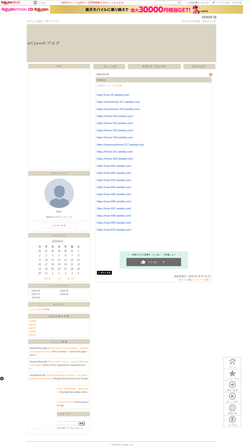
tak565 (32, 321)
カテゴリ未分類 (37, 309)
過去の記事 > (199, 66)
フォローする (232, 378)
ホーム (31, 21)
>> (197, 2)
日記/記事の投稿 (59, 316)
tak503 (32, 331)
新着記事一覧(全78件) (154, 66)
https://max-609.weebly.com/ (114, 222)
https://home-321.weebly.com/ (115, 151)
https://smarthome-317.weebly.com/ (118, 101)
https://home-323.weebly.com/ (115, 130)
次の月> (71, 278)
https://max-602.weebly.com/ (114, 172)
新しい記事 (232, 401)
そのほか (42, 2)
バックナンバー (59, 286)
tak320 (32, 324)
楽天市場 (236, 2)
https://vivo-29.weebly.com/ (113, 94)
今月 (59, 278)
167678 (207, 17)
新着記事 (232, 413)
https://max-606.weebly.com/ (114, 201)
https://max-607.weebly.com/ (114, 208)
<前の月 (47, 278)
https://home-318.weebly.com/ (115, 158)
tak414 (32, 335)
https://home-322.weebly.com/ (115, 123)
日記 (39, 21)
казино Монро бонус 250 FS (58, 402)
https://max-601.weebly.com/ (114, 165)
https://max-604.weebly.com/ (114, 187)
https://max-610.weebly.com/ (114, 229)
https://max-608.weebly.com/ (114, 215)
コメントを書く (202, 279)
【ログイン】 (209, 21)
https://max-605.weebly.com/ (114, 194)
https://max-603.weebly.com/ (114, 180)
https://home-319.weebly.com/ (115, 137)
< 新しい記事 (109, 66)
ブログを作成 (223, 2)
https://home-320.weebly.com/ (115, 116)
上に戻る (232, 425)
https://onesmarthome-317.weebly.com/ (120, 144)
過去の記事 (232, 390)
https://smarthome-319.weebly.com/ (118, 109)
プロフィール (51, 21)
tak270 (32, 328)
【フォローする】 (191, 21)
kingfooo (101, 79)
